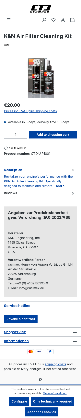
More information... (55, 393)
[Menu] (8, 20)
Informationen (16, 341)
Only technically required (52, 401)
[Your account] (63, 20)
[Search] (44, 20)
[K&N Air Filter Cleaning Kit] (40, 77)
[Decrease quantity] (8, 134)
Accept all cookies (41, 412)
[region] (40, 77)
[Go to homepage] (40, 9)
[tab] (39, 177)
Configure (19, 401)
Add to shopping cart (53, 135)
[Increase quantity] (23, 134)
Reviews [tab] (10, 193)
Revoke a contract (20, 319)
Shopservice (15, 332)
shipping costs (55, 364)
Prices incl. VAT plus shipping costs (30, 111)
